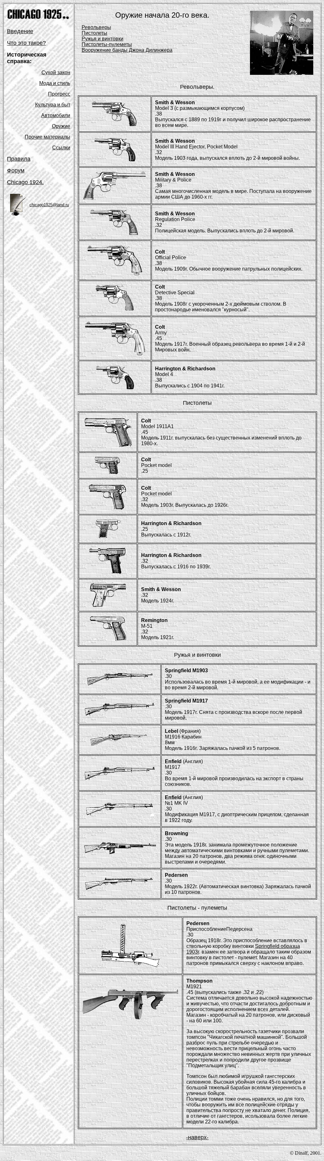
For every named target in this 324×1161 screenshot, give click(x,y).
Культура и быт (52, 104)
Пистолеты (94, 33)
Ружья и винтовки (102, 38)
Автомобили (55, 115)
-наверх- (197, 1137)
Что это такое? (26, 43)
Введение (20, 31)
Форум (15, 170)
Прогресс (59, 94)
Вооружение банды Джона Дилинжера (127, 50)
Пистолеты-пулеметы (107, 44)
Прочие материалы (47, 137)
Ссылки (61, 147)
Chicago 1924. (25, 182)
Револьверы (96, 27)
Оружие (61, 126)
